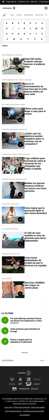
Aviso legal (8, 407)
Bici (12, 15)
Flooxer (34, 389)
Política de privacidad (21, 407)
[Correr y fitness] (4, 15)
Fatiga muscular (11, 1)
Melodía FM (14, 389)
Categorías (7, 360)
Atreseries (20, 384)
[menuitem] (12, 14)
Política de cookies (38, 407)
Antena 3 (12, 379)
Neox (28, 379)
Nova (36, 379)
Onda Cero (28, 384)
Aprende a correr (23, 1)
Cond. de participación (13, 411)
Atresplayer (24, 389)
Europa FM (36, 384)
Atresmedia (24, 373)
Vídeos (19, 15)
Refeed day (34, 1)
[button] (45, 8)
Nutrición (39, 15)
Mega (12, 384)
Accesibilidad (25, 415)
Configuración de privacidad (33, 411)
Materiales (28, 15)
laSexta (20, 379)
